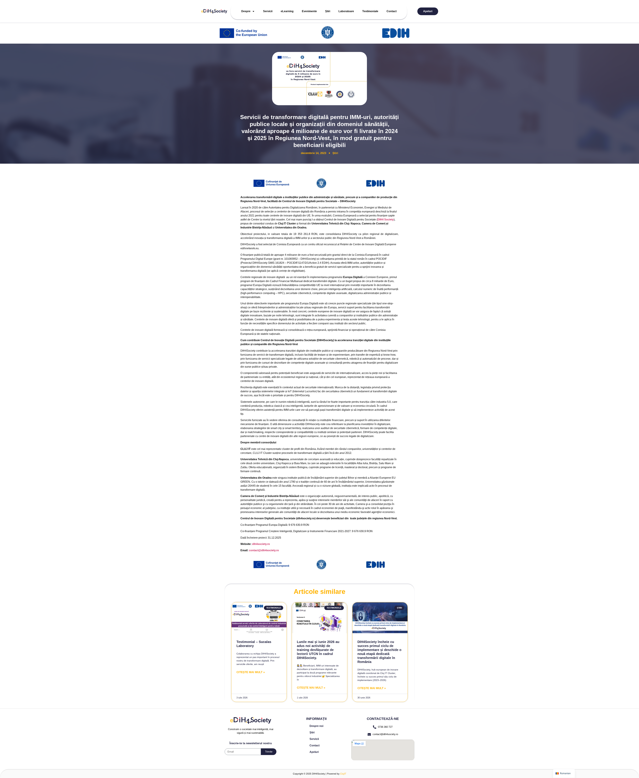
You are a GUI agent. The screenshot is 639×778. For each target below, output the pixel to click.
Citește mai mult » (250, 672)
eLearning (287, 11)
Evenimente (309, 11)
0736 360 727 (385, 726)
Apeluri (427, 11)
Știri (327, 11)
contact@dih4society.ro (385, 734)
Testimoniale (370, 11)
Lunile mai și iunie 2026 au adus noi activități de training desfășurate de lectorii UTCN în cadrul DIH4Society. (318, 650)
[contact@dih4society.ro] (369, 734)
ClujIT (343, 773)
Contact (392, 11)
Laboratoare (346, 11)
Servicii (267, 11)
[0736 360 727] (374, 727)
